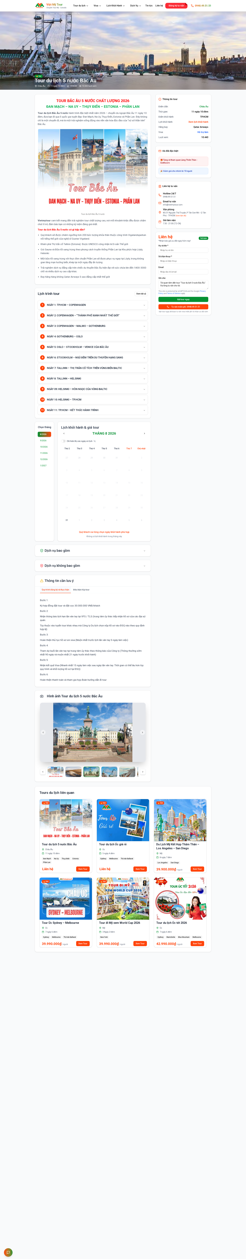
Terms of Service (174, 293)
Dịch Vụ (134, 5)
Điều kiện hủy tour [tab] (81, 590)
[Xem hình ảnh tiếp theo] (142, 732)
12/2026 (44, 459)
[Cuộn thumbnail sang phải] (143, 772)
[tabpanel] (93, 640)
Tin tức (149, 5)
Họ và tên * (163, 246)
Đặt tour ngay (183, 299)
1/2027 (43, 465)
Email (161, 267)
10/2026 (44, 447)
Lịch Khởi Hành (114, 5)
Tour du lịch (79, 5)
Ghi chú (161, 278)
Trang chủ (41, 14)
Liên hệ (159, 5)
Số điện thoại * (165, 256)
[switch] (63, 441)
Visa (96, 5)
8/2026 (43, 434)
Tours (52, 14)
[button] (59, 772)
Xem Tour (82, 869)
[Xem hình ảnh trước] (43, 732)
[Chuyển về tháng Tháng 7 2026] (64, 433)
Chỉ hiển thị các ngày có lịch (79, 441)
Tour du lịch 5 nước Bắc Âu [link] (69, 14)
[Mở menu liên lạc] (8, 1252)
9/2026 (43, 440)
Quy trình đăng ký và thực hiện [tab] (55, 590)
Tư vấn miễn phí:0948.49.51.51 (185, 307)
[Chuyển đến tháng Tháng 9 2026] (144, 433)
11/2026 (44, 453)
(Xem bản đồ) (181, 216)
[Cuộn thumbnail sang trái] (43, 772)
